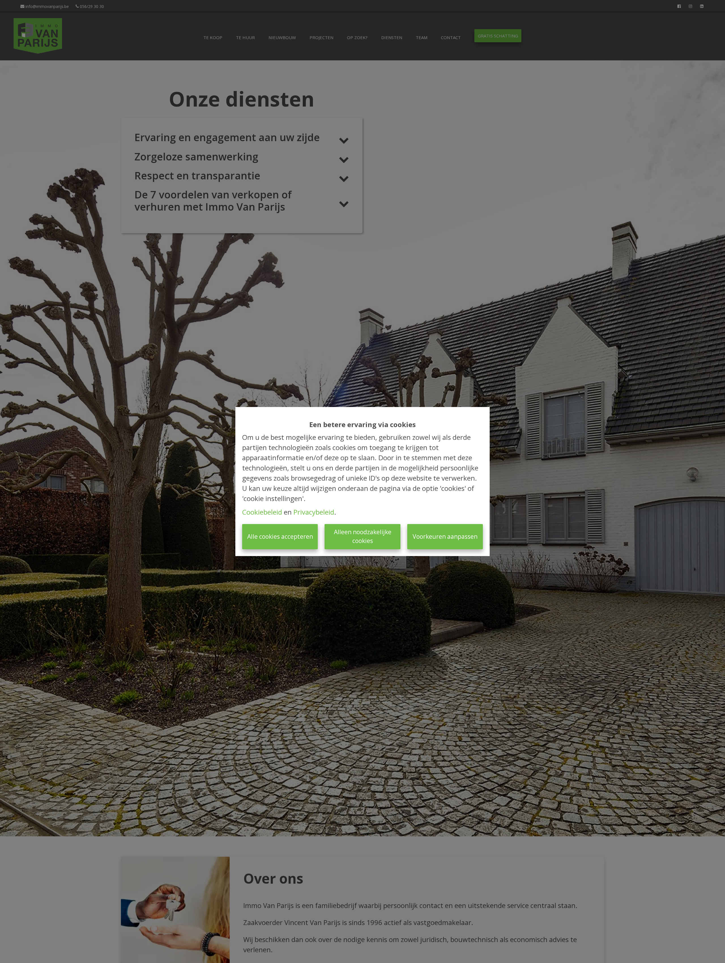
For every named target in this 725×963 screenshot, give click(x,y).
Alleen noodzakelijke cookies (362, 536)
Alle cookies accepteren (280, 536)
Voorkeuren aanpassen (445, 536)
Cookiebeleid (262, 512)
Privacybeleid (313, 512)
